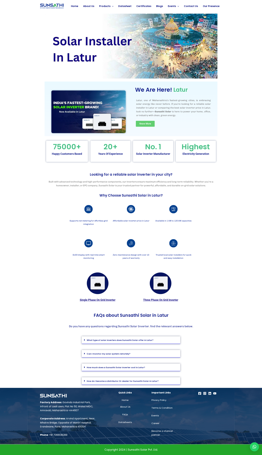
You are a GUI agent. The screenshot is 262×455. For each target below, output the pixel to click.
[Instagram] (204, 393)
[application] (112, 6)
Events (172, 6)
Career (155, 423)
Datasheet (124, 6)
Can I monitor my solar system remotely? (108, 353)
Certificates (143, 6)
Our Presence (211, 6)
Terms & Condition (162, 407)
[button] (131, 340)
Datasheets (125, 422)
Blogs (159, 6)
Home (74, 6)
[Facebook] (199, 393)
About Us (88, 6)
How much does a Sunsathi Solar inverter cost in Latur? (116, 367)
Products (105, 6)
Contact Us (191, 6)
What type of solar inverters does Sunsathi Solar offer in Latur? (120, 340)
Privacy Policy (158, 400)
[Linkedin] (209, 393)
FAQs (125, 414)
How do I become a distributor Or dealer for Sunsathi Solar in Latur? (123, 381)
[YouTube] (214, 393)
